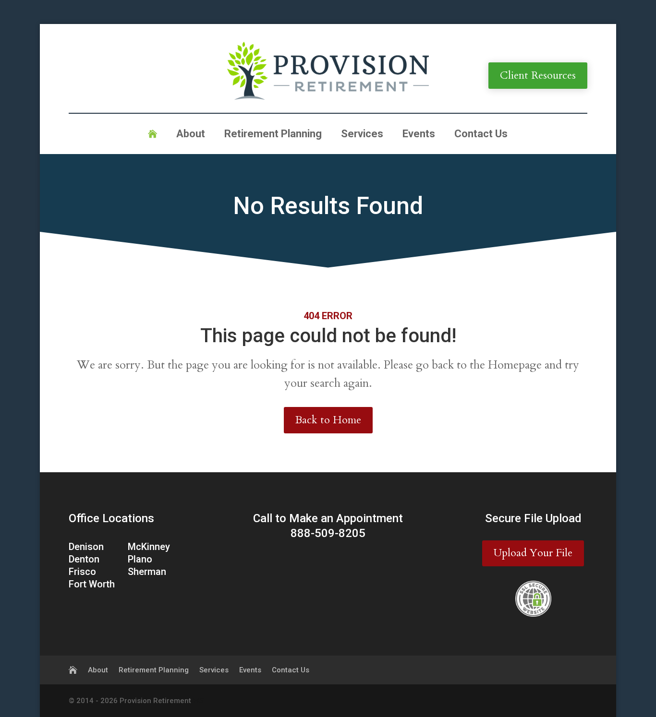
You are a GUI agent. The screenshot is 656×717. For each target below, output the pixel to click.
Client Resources (538, 75)
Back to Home (328, 420)
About (190, 135)
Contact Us (481, 135)
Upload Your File (533, 553)
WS (198, 700)
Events (418, 135)
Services (362, 135)
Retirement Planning (273, 135)
